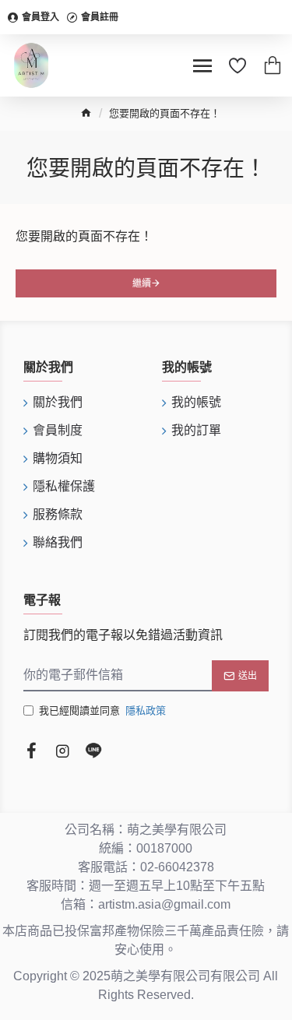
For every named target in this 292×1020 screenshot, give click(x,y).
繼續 (141, 283)
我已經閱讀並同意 (102, 710)
